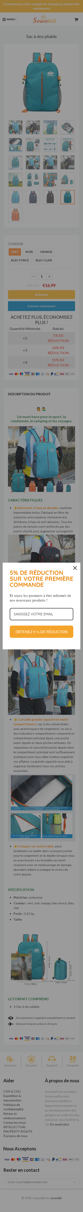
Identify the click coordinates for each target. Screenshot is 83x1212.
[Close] (75, 568)
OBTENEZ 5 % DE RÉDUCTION (41, 631)
